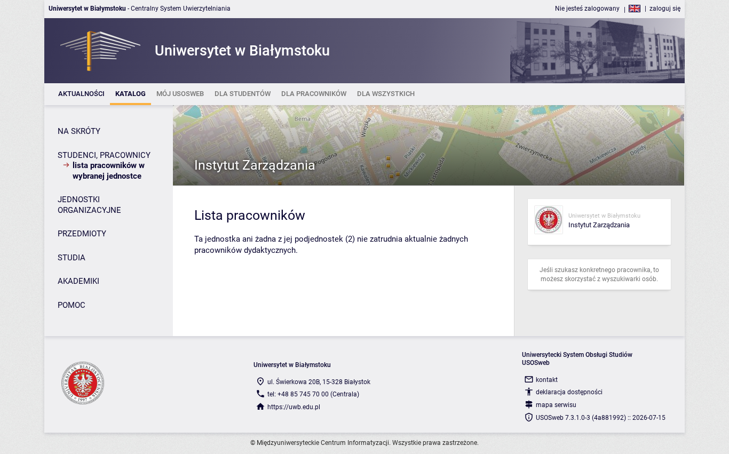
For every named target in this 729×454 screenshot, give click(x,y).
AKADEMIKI (78, 281)
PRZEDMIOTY (82, 233)
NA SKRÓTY (79, 131)
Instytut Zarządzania (254, 165)
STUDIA (71, 257)
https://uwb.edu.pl (293, 407)
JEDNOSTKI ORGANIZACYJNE (89, 205)
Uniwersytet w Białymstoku (604, 215)
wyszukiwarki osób (629, 279)
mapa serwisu (556, 405)
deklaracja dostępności (569, 392)
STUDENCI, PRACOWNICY (104, 155)
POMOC (71, 305)
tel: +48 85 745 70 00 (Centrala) (313, 394)
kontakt (547, 380)
